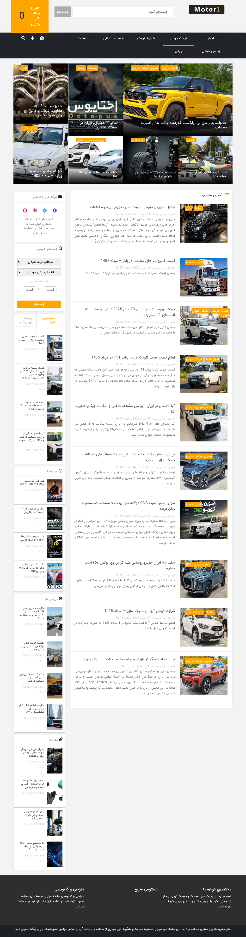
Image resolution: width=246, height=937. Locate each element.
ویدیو (178, 51)
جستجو (63, 12)
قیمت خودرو (178, 38)
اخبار (211, 38)
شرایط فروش (146, 38)
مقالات (81, 38)
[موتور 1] (207, 9)
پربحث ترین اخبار (26, 320)
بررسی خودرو (211, 51)
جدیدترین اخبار (48, 320)
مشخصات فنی (113, 38)
